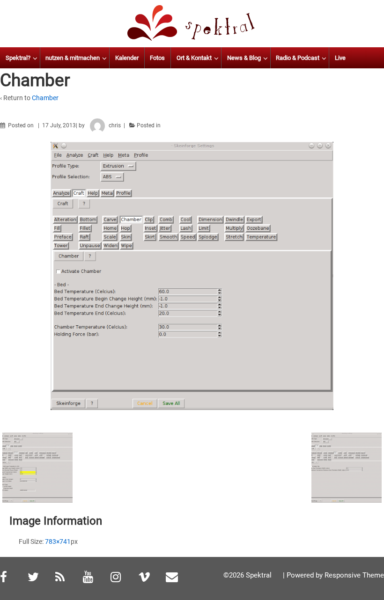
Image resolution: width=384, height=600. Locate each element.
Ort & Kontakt (194, 57)
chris (115, 125)
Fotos (157, 57)
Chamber (45, 98)
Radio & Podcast (297, 57)
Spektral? (18, 57)
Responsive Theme (354, 575)
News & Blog (244, 57)
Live (340, 57)
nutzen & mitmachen (72, 57)
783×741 (58, 541)
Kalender (127, 57)
